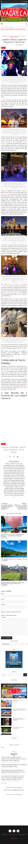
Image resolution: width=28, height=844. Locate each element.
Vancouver (14, 37)
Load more (14, 738)
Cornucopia (3, 371)
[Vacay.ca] (14, 12)
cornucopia (22, 447)
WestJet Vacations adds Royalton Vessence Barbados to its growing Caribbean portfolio (14, 765)
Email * (2, 599)
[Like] (10, 456)
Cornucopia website (22, 387)
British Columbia (9, 27)
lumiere (5, 449)
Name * (3, 593)
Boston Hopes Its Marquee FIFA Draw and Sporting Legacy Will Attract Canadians (12, 583)
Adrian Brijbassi (19, 44)
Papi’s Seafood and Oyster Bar (12, 292)
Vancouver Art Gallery (6, 194)
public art (21, 449)
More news (3, 783)
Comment (3, 617)
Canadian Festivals (19, 36)
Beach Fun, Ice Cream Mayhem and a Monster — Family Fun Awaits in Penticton (12, 536)
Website (3, 604)
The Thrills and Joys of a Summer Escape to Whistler (14, 559)
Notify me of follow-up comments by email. (11, 611)
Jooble (2, 747)
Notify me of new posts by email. (8, 615)
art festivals (5, 447)
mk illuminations (13, 449)
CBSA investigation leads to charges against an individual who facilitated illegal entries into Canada (13, 771)
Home (2, 27)
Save (4, 48)
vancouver (13, 452)
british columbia (14, 447)
